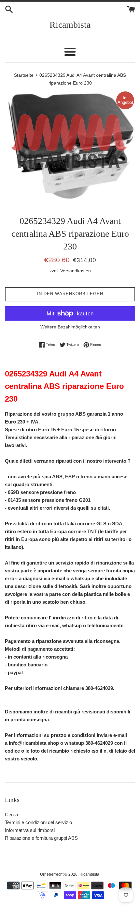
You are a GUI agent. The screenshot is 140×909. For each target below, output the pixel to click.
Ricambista (70, 25)
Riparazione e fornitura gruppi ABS (41, 838)
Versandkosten (75, 270)
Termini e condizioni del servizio (38, 822)
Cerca (11, 814)
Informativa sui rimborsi (30, 830)
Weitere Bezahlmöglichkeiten (70, 326)
